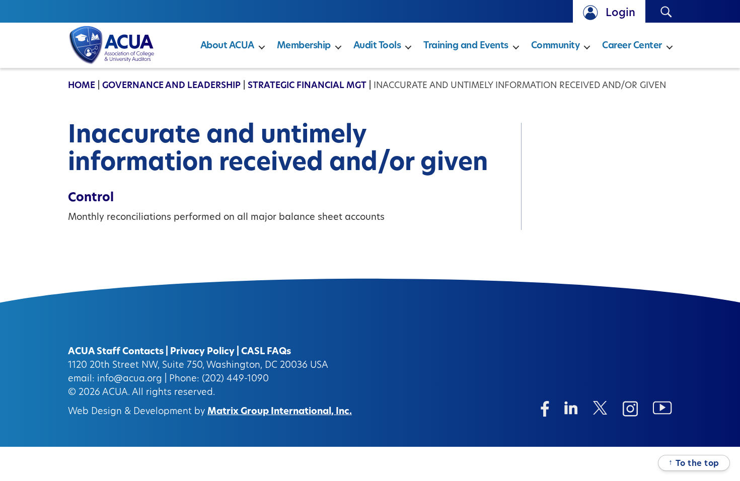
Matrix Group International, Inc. (279, 412)
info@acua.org (129, 379)
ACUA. (116, 392)
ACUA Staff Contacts (116, 352)
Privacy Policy (202, 352)
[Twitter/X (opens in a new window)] (600, 408)
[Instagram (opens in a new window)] (630, 409)
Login (620, 13)
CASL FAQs (266, 352)
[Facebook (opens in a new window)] (545, 409)
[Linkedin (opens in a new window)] (571, 408)
